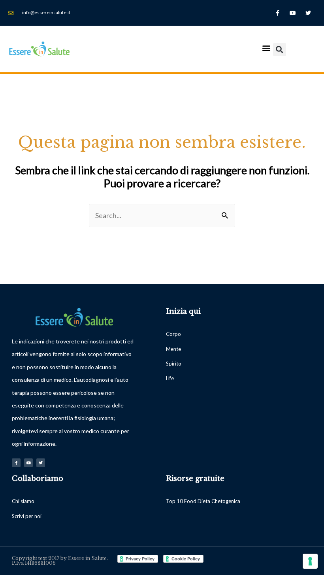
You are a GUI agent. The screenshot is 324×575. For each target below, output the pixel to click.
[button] (266, 47)
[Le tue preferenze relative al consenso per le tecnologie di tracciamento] (310, 561)
